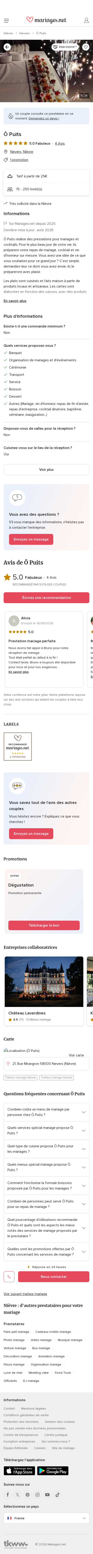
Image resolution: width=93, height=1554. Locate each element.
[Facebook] (8, 1495)
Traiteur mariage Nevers (56, 1077)
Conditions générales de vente (26, 1415)
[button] (46, 517)
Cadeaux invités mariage (53, 1332)
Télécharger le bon (44, 925)
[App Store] (19, 1474)
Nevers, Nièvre (21, 151)
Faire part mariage (16, 1332)
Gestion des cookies (60, 1422)
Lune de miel (13, 1373)
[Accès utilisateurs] (86, 20)
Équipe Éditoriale (16, 1448)
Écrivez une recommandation (46, 597)
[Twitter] (18, 1495)
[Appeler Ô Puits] (9, 1276)
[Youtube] (47, 1495)
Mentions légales (33, 1408)
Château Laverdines (27, 1013)
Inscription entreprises (19, 1441)
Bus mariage (41, 1348)
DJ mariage (31, 1381)
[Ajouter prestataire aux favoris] (85, 47)
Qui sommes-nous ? (56, 1441)
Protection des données (21, 1422)
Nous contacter (54, 1276)
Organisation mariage (46, 1364)
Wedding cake (38, 1373)
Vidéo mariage (41, 1340)
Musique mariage (70, 1340)
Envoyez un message (31, 539)
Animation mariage (51, 1356)
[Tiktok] (57, 1495)
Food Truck (63, 1373)
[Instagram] (37, 1495)
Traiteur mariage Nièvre (20, 1077)
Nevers (25, 33)
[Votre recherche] (7, 47)
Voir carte (76, 1055)
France (19, 1518)
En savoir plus (15, 301)
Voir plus (46, 469)
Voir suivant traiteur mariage (25, 1294)
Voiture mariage (15, 1348)
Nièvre (9, 33)
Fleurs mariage (14, 1364)
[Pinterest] (27, 1495)
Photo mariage (14, 1340)
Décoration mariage (18, 1356)
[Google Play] (53, 1474)
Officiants (10, 1381)
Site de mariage (63, 1448)
